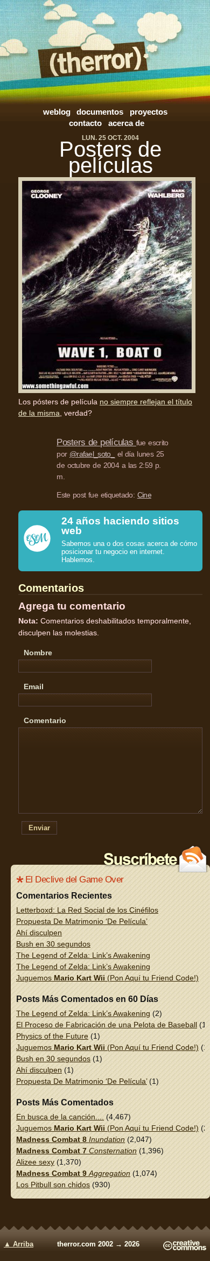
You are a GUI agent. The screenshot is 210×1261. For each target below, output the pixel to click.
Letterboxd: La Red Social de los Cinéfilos (87, 910)
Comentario (45, 720)
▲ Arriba (18, 1244)
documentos (99, 111)
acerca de (126, 123)
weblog (57, 111)
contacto (85, 123)
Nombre (38, 652)
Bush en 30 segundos (53, 944)
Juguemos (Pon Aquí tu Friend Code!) (107, 977)
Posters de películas (110, 157)
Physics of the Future (52, 1036)
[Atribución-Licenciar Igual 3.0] (184, 1248)
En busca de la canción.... (60, 1116)
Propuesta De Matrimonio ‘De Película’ (82, 921)
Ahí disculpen (39, 932)
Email (34, 686)
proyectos (148, 111)
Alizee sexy (35, 1162)
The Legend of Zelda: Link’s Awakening (83, 955)
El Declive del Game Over (74, 879)
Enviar (39, 828)
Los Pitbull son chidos (53, 1184)
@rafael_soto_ (92, 454)
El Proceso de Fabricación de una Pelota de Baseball (106, 1024)
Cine (144, 495)
